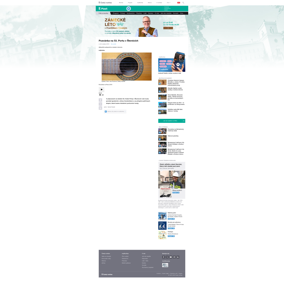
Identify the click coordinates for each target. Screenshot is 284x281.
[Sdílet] (102, 95)
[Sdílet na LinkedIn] (100, 108)
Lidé (145, 13)
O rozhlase (159, 2)
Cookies (159, 273)
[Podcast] (100, 95)
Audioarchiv (167, 8)
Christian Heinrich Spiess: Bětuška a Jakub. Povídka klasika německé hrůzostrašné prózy (176, 83)
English (180, 273)
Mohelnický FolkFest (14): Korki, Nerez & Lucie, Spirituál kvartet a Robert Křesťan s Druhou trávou (176, 151)
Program (130, 2)
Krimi (169, 61)
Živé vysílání (162, 66)
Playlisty (139, 13)
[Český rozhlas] (105, 2)
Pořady (122, 13)
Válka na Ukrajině (106, 256)
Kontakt (175, 13)
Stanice (150, 2)
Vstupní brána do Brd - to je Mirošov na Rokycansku (176, 103)
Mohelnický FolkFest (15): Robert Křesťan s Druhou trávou (176, 144)
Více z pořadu (163, 127)
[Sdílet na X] (100, 104)
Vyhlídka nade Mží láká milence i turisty (175, 110)
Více (182, 13)
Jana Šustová (113, 81)
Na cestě (113, 44)
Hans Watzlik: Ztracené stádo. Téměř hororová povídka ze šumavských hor (175, 97)
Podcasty (124, 260)
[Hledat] (183, 2)
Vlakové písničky (173, 136)
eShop (103, 263)
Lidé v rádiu (145, 260)
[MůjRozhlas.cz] (102, 50)
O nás (157, 13)
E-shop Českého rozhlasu (167, 160)
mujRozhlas (140, 2)
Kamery (166, 10)
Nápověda (145, 258)
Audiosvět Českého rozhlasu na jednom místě (169, 73)
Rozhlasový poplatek (147, 267)
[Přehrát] (101, 89)
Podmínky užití (173, 273)
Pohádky (162, 63)
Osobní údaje (165, 273)
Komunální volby (106, 258)
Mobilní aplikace (126, 263)
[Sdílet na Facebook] (100, 100)
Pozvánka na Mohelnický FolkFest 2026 (176, 130)
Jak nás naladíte (166, 13)
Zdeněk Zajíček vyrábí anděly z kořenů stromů (175, 89)
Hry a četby (162, 61)
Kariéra (144, 263)
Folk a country (103, 13)
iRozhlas (121, 2)
